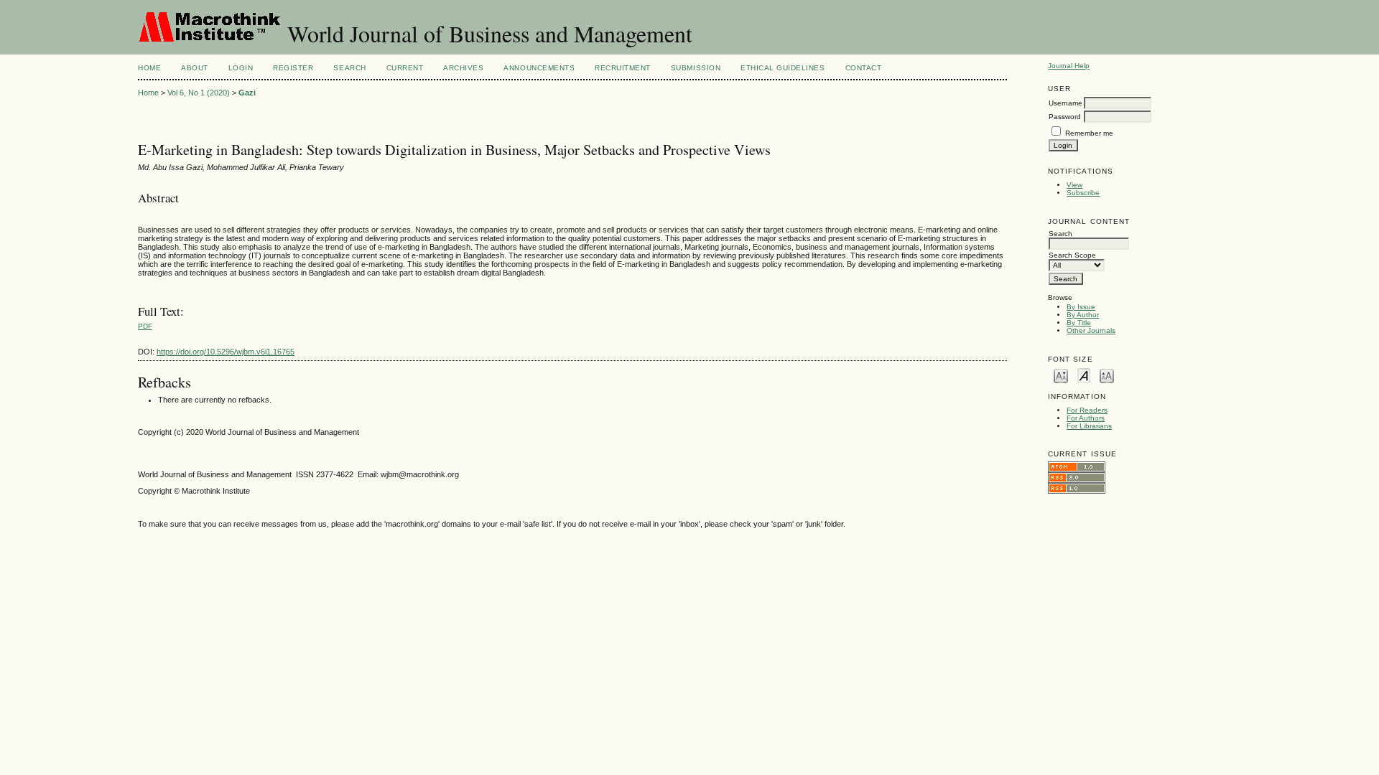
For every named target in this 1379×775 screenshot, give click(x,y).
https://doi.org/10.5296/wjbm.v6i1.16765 (225, 351)
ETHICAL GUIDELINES (782, 68)
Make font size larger (1107, 375)
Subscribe (1083, 193)
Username (1065, 103)
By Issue (1081, 307)
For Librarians (1089, 426)
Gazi (247, 92)
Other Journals (1091, 330)
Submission (695, 68)
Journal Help (1069, 66)
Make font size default (1084, 375)
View (1074, 185)
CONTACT (863, 68)
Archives (463, 68)
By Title (1079, 323)
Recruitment (623, 68)
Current (405, 68)
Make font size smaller (1061, 375)
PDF (145, 326)
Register (293, 68)
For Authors (1086, 418)
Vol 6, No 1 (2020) (198, 92)
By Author (1083, 315)
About (194, 68)
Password (1065, 117)
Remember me (1089, 133)
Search (349, 68)
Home (149, 68)
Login (241, 68)
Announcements (539, 68)
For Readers (1087, 410)
